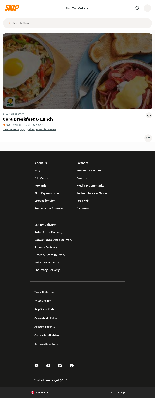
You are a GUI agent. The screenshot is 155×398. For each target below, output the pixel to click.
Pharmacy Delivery (47, 270)
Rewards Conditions (46, 344)
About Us (40, 163)
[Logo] (13, 8)
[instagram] (61, 369)
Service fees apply (14, 129)
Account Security (44, 326)
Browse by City (44, 201)
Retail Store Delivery (48, 232)
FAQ (37, 170)
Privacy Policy (42, 300)
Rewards (40, 186)
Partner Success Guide (92, 193)
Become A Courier (89, 170)
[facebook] (49, 369)
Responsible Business (48, 208)
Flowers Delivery (45, 247)
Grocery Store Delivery (49, 255)
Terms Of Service (44, 292)
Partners (82, 163)
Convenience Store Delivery (53, 240)
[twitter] (37, 369)
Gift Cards (41, 178)
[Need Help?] (137, 8)
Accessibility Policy (45, 318)
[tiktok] (73, 369)
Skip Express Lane (46, 193)
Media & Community (90, 186)
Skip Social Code (44, 309)
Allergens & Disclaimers (42, 129)
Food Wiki (83, 201)
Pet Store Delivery (46, 262)
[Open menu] (147, 8)
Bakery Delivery (45, 225)
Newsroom (84, 208)
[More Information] (149, 115)
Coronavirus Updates (46, 335)
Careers (82, 178)
